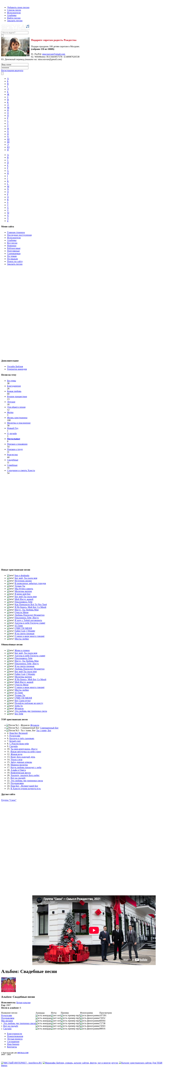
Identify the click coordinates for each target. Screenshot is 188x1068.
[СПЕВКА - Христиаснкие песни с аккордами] (15, 29)
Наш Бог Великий (18, 733)
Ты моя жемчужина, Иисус (24, 749)
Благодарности (14, 1033)
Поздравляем (17, 783)
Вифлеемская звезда (21, 772)
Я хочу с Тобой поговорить (28, 620)
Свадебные (12, 460)
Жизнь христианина (17, 417)
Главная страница (16, 232)
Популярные (13, 251)
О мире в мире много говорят (30, 636)
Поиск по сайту (15, 261)
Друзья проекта (14, 1039)
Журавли (19, 708)
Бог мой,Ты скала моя (26, 596)
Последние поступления (19, 235)
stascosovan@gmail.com (53, 54)
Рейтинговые (13, 248)
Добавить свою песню (18, 7)
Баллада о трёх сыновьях (21, 738)
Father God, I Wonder (25, 631)
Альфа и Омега (18, 770)
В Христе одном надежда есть (26, 788)
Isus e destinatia (22, 575)
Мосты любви (22, 639)
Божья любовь (14, 391)
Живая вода (16, 754)
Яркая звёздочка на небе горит (25, 751)
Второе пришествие (17, 396)
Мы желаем (7, 1020)
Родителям (14, 735)
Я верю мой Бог (23, 594)
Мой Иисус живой (24, 599)
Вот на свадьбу (18, 778)
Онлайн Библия (15, 366)
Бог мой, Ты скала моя (26, 578)
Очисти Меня (21, 612)
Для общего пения (16, 407)
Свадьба (13, 746)
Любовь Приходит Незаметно (30, 615)
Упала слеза (16, 759)
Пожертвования (15, 1036)
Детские (11, 402)
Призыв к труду (15, 449)
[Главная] (2, 2)
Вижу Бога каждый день (23, 757)
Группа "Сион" (8, 800)
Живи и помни (22, 650)
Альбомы (11, 15)
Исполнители (14, 12)
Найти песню (14, 18)
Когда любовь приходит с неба (26, 767)
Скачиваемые (14, 253)
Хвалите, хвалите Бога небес (25, 775)
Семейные (12, 465)
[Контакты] (4, 2)
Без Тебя (19, 713)
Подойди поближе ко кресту (29, 703)
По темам (12, 256)
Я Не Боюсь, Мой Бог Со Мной (30, 607)
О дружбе (12, 433)
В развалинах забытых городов (30, 583)
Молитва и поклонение (19, 423)
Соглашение (13, 1041)
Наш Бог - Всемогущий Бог (24, 786)
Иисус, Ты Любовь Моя (26, 610)
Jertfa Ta (19, 706)
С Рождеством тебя (19, 743)
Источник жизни (23, 580)
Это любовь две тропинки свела (31, 711)
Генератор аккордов (17, 369)
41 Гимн (19, 625)
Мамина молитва (19, 765)
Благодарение (14, 386)
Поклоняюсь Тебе (23, 602)
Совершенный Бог (49, 728)
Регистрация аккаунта (12, 70)
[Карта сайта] (7, 2)
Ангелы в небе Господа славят (30, 623)
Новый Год (12, 428)
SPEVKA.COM (22, 1053)
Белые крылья (23, 1002)
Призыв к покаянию (17, 444)
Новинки (11, 245)
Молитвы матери (23, 591)
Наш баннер (13, 1044)
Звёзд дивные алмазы (21, 762)
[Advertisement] (94, 312)
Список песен (14, 10)
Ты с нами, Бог (43, 730)
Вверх (4, 1065)
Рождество (12, 454)
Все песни (12, 243)
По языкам (12, 259)
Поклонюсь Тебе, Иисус (27, 617)
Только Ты (20, 586)
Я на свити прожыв (24, 633)
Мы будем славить (24, 588)
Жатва (10, 412)
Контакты (12, 1047)
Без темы (11, 380)
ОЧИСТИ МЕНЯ (23, 628)
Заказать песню (14, 20)
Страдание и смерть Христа (21, 470)
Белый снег (15, 741)
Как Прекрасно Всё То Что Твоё (31, 604)
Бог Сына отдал (23, 700)
